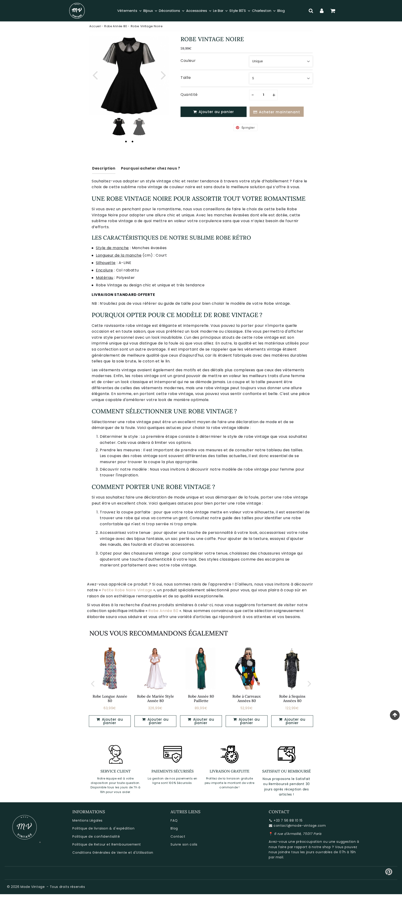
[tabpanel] (119, 126)
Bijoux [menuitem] (148, 10)
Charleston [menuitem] (261, 10)
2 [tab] (132, 141)
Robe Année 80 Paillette (201, 698)
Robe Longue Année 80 (110, 698)
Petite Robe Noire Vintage (127, 590)
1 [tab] (126, 141)
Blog (174, 828)
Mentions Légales (87, 820)
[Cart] (333, 11)
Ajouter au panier (112, 721)
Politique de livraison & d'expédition (103, 828)
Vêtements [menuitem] (127, 10)
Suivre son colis (184, 844)
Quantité (189, 94)
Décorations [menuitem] (169, 10)
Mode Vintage (32, 886)
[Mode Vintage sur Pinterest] (389, 873)
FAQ (174, 820)
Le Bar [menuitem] (218, 10)
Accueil (95, 26)
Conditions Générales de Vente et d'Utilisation (112, 852)
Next (163, 74)
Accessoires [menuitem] (196, 10)
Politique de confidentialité (96, 836)
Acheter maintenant (278, 112)
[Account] (322, 11)
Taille (186, 77)
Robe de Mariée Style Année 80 (155, 698)
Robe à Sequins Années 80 (292, 698)
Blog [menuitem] (281, 10)
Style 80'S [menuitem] (237, 10)
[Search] (311, 11)
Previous (94, 74)
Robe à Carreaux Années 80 (246, 698)
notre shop (321, 847)
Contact (178, 836)
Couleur (188, 60)
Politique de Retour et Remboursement (106, 844)
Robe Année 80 (115, 26)
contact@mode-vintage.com (300, 825)
